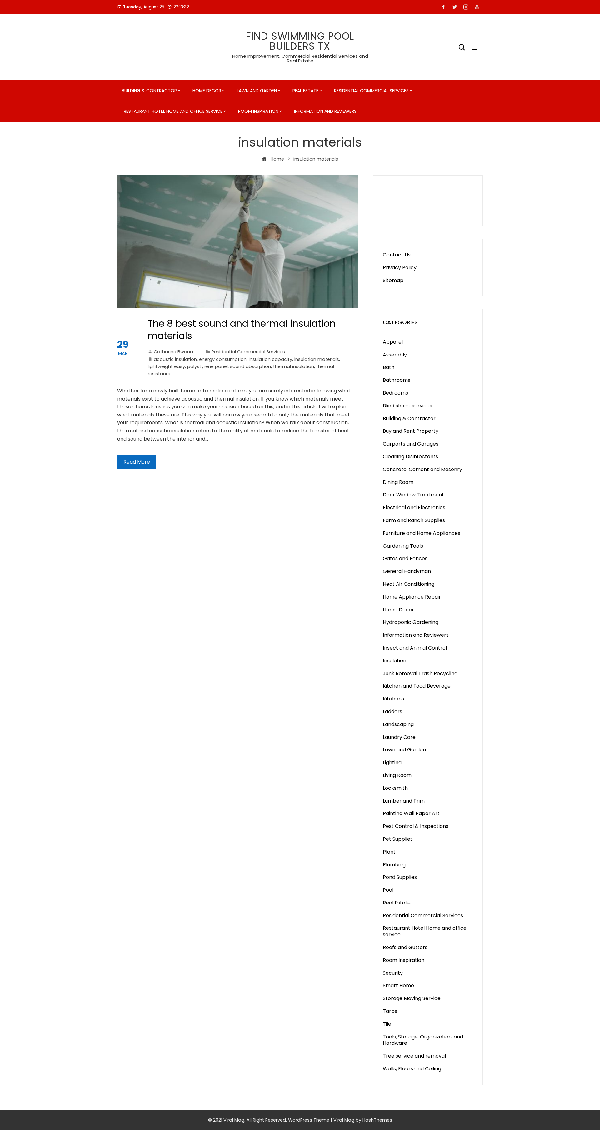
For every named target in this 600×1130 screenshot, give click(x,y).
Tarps (390, 1011)
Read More (136, 461)
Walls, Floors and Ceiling (412, 1068)
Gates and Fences (405, 558)
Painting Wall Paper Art (411, 813)
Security (393, 973)
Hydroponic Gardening (410, 622)
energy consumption (223, 359)
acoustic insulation (175, 359)
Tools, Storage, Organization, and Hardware (423, 1040)
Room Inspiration (258, 111)
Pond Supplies (400, 877)
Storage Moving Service (412, 998)
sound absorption (250, 366)
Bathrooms (396, 380)
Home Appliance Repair (412, 596)
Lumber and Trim (404, 800)
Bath (388, 367)
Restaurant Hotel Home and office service (173, 111)
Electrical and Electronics (414, 507)
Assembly (395, 354)
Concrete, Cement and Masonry (422, 469)
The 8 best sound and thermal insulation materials (242, 329)
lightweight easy (166, 366)
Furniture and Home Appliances (421, 533)
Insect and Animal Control (415, 647)
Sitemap (393, 280)
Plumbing (394, 864)
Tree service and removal (414, 1055)
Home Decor (206, 90)
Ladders (392, 711)
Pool (388, 890)
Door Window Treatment (413, 494)
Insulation (394, 660)
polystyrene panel (207, 366)
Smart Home (398, 985)
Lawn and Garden (257, 90)
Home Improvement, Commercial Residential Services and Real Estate (300, 58)
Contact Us (397, 254)
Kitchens (393, 698)
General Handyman (407, 571)
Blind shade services (407, 405)
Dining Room (398, 482)
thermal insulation (293, 366)
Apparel (393, 342)
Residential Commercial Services (371, 90)
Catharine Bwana (173, 352)
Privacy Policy (400, 267)
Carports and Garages (410, 443)
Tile (387, 1024)
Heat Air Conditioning (408, 584)
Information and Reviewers (325, 111)
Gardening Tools (403, 546)
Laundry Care (399, 737)
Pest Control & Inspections (415, 826)
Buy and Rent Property (410, 431)
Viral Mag (343, 1120)
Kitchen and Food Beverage (417, 685)
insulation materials (316, 359)
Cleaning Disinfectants (410, 456)
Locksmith (395, 788)
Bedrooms (395, 392)
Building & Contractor (149, 90)
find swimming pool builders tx (300, 41)
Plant (389, 851)
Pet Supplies (398, 839)
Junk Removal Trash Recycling (420, 673)
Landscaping (398, 724)
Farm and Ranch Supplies (414, 520)
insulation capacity (270, 359)
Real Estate (305, 90)
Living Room (397, 775)
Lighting (392, 762)
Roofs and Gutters (405, 947)
